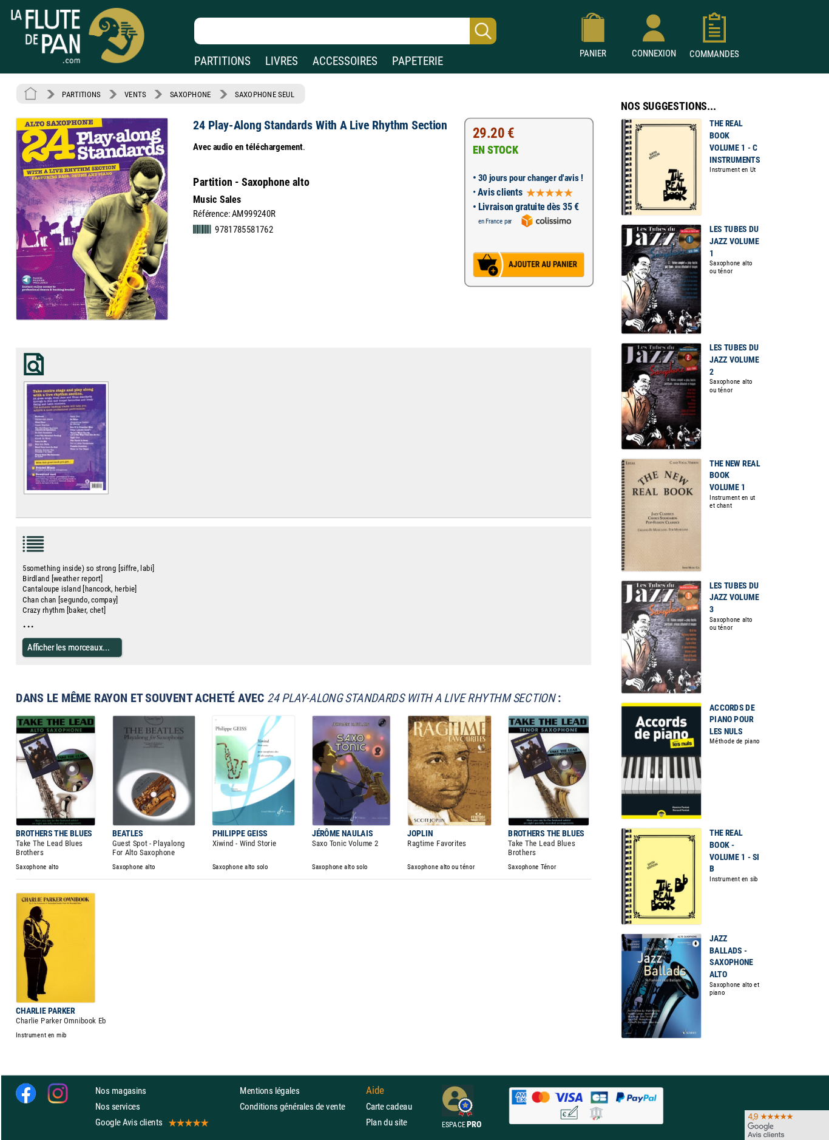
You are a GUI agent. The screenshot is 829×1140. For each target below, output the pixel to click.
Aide (375, 1090)
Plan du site (386, 1122)
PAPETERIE (417, 61)
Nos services (117, 1106)
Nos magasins (120, 1090)
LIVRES (281, 61)
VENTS (135, 94)
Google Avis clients (128, 1122)
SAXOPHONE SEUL (264, 94)
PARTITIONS (222, 61)
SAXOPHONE (190, 94)
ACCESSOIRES (345, 61)
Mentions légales (269, 1090)
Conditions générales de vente (300, 1106)
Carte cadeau (389, 1106)
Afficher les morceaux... (68, 647)
